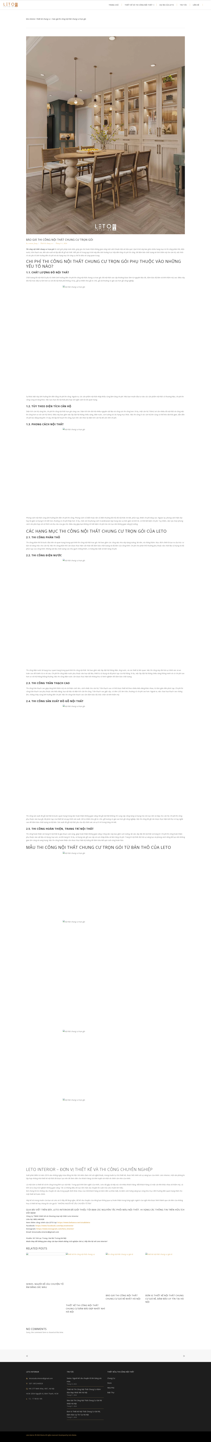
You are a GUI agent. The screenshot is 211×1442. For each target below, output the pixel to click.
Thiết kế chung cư (43, 19)
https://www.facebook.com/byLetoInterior (54, 1225)
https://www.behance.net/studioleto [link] (73, 1222)
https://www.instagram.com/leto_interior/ (55, 1229)
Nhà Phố (110, 1388)
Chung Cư (111, 1378)
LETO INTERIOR (61, 1209)
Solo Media (72, 1435)
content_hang (32, 243)
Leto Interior (30, 19)
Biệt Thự (110, 1392)
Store (109, 1383)
